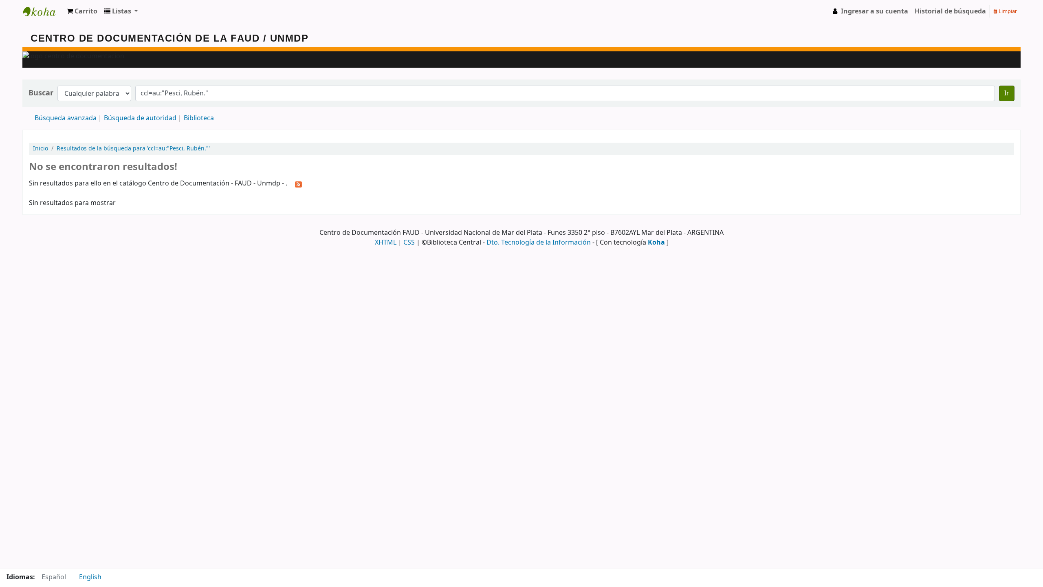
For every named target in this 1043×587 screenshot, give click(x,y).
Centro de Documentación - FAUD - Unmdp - (43, 11)
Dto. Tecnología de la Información (538, 242)
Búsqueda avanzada (66, 118)
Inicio (40, 148)
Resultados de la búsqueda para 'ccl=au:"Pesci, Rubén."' (133, 148)
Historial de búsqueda (950, 11)
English (90, 577)
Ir (1006, 93)
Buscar (41, 93)
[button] (82, 11)
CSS (409, 242)
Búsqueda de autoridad (140, 118)
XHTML (385, 242)
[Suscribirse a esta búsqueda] (298, 184)
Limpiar (1007, 11)
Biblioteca (199, 118)
